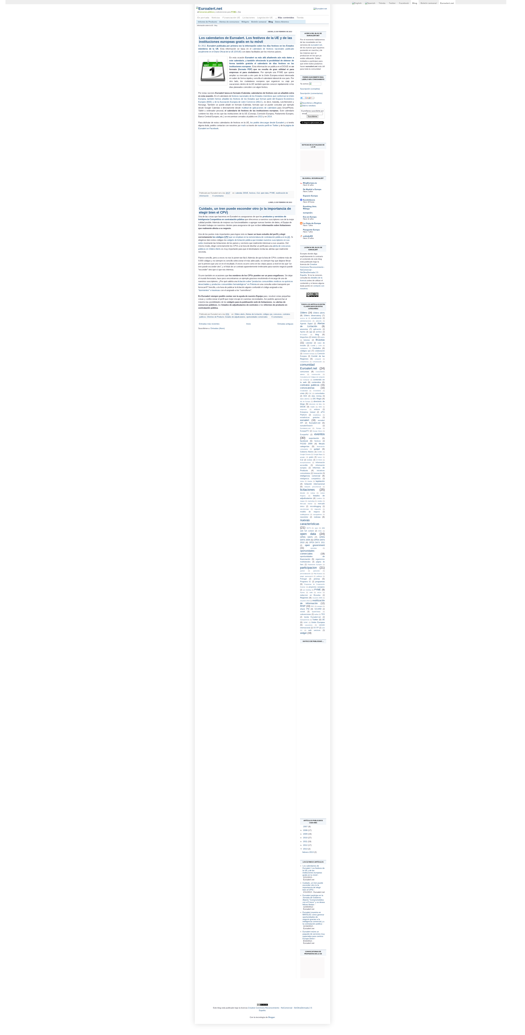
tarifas (316, 614)
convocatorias (307, 388)
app (310, 332)
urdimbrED (308, 236)
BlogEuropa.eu (310, 183)
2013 (260, 116)
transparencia (304, 620)
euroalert (304, 420)
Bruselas (320, 340)
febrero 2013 (308, 852)
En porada (203, 17)
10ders (303, 312)
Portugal (303, 579)
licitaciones (307, 489)
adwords (319, 321)
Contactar (306, 380)
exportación (314, 438)
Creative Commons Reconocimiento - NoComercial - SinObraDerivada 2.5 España (312, 269)
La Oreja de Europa (312, 223)
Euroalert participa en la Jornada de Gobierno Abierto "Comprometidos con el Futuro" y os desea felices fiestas (314, 900)
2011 (305, 841)
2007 (305, 826)
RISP (302, 606)
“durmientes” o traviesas (209, 290)
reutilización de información (312, 602)
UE (323, 619)
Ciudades (317, 348)
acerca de (303, 318)
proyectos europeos (317, 587)
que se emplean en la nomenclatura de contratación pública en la (259, 237)
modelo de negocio (310, 512)
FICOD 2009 (306, 444)
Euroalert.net (447, 3)
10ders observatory (312, 315)
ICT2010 (319, 460)
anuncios (304, 329)
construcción (316, 374)
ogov (316, 528)
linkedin (302, 493)
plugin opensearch (306, 576)
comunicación (317, 362)
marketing (311, 501)
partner (302, 571)
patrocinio (316, 571)
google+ (302, 457)
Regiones (304, 598)
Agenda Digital (306, 324)
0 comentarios (218, 196)
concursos (277, 314)
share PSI (304, 609)
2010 (305, 838)
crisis (302, 393)
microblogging (315, 506)
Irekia (302, 481)
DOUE (245, 193)
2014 (269, 116)
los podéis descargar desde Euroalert (267, 122)
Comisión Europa (308, 353)
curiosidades (320, 393)
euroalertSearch (306, 426)
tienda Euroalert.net (312, 617)
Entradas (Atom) (218, 328)
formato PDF (245, 69)
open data (265, 193)
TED (323, 614)
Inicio (248, 324)
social (302, 612)
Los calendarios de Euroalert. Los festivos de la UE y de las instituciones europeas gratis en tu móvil (245, 40)
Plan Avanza (318, 573)
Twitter (392, 3)
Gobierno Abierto (306, 452)
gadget (317, 449)
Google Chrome (305, 454)
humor (320, 457)
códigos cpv (267, 314)
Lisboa (312, 493)
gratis (311, 457)
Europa (318, 428)
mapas (302, 501)
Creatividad (304, 391)
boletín (322, 337)
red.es (319, 592)
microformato (304, 509)
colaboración (320, 351)
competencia (304, 362)
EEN (320, 407)
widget (303, 633)
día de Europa (305, 401)
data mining (316, 396)
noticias (317, 517)
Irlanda (309, 481)
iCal (258, 193)
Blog (414, 3)
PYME (272, 193)
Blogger (271, 1017)
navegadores (317, 514)
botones (307, 340)
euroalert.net (316, 45)
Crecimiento (317, 391)
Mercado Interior (306, 504)
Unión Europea (318, 622)
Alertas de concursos (229, 22)
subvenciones (305, 614)
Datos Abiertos (282, 22)
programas (320, 581)
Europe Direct (317, 431)
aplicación (317, 329)
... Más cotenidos (284, 17)
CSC (310, 393)
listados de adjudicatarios (235, 317)
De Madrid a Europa (312, 189)
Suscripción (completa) (310, 89)
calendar (238, 193)
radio (311, 592)
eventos (319, 434)
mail (243, 125)
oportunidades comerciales (257, 317)
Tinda (382, 3)
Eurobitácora (309, 200)
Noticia (216, 17)
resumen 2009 (317, 598)
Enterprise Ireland (307, 412)
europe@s (308, 213)
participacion (308, 567)
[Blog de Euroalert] (311, 103)
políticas (319, 576)
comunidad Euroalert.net (308, 366)
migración (317, 509)
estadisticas (317, 415)
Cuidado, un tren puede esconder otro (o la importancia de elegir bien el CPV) (313, 886)
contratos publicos (309, 385)
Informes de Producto (215, 317)
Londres (319, 498)
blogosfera (304, 337)
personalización (305, 573)
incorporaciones (305, 462)
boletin (314, 337)
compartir (318, 359)
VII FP (316, 628)
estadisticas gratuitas (310, 417)
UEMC (306, 622)
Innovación (317, 473)
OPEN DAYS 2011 (317, 542)
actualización (316, 318)
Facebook (404, 3)
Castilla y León (316, 345)
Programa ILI (305, 582)
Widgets (245, 22)
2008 (305, 830)
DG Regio (317, 399)
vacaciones (309, 625)
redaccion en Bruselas (310, 595)
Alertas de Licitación (254, 314)
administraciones (305, 321)
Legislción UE (265, 17)
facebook (304, 441)
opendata (313, 548)
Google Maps (317, 454)
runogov (319, 606)
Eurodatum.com (305, 428)
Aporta (302, 332)
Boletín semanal (429, 3)
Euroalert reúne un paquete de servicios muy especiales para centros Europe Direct (314, 935)
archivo (319, 332)
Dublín (312, 407)
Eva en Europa (310, 217)
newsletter (304, 517)
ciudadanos (304, 348)
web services (314, 630)
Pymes (302, 592)
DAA (305, 396)
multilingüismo (304, 514)
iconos (309, 460)
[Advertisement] (311, 685)
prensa (317, 579)
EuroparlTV (304, 431)
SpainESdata (316, 611)
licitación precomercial (313, 487)
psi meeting (307, 590)
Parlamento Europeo (315, 564)
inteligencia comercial (310, 476)
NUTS (309, 528)
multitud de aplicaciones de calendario (259, 108)
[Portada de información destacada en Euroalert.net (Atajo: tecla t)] (225, 8)
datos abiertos (305, 399)
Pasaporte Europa (311, 230)
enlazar (317, 409)
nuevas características (309, 522)
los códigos (220, 237)
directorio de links (315, 404)
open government (315, 545)
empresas (303, 409)
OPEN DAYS (306, 537)
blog (317, 334)
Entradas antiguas (285, 324)
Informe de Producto (207, 22)
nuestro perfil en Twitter (268, 125)
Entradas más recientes (209, 324)
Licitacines (249, 17)
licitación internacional (314, 484)
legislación (320, 481)
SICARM (317, 609)
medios (319, 501)
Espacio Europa (310, 196)
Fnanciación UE (231, 17)
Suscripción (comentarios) (311, 93)
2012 (305, 845)
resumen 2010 (305, 600)
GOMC (319, 452)
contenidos (316, 382)
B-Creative (303, 334)
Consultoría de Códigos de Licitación (312, 377)
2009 (305, 834)
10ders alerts (239, 314)
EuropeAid (304, 435)
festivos (252, 193)
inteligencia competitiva (310, 479)
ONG (320, 531)
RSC (312, 606)
